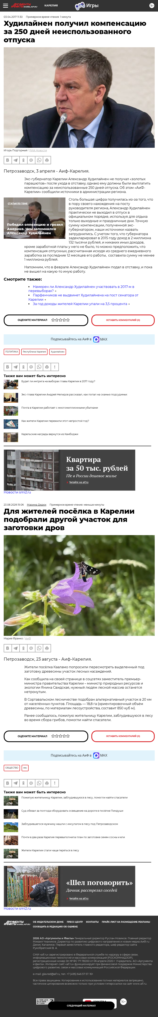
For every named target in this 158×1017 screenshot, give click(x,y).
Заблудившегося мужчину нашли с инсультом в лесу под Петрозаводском (69, 823)
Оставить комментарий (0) (123, 320)
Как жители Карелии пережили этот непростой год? (55, 420)
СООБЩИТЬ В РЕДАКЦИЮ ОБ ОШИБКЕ (55, 926)
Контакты (92, 922)
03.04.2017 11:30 (13, 16)
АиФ (28, 638)
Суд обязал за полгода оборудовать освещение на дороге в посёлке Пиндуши (72, 810)
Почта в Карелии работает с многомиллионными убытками (59, 407)
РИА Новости (38, 150)
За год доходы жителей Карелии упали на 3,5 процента (80, 304)
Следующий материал (81, 1005)
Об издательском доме (48, 922)
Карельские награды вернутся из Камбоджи (49, 434)
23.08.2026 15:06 (14, 504)
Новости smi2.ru (17, 492)
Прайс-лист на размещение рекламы (126, 922)
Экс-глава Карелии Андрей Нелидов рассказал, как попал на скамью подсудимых (74, 394)
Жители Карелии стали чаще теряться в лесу (50, 850)
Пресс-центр (75, 922)
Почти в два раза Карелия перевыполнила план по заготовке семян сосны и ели (73, 837)
